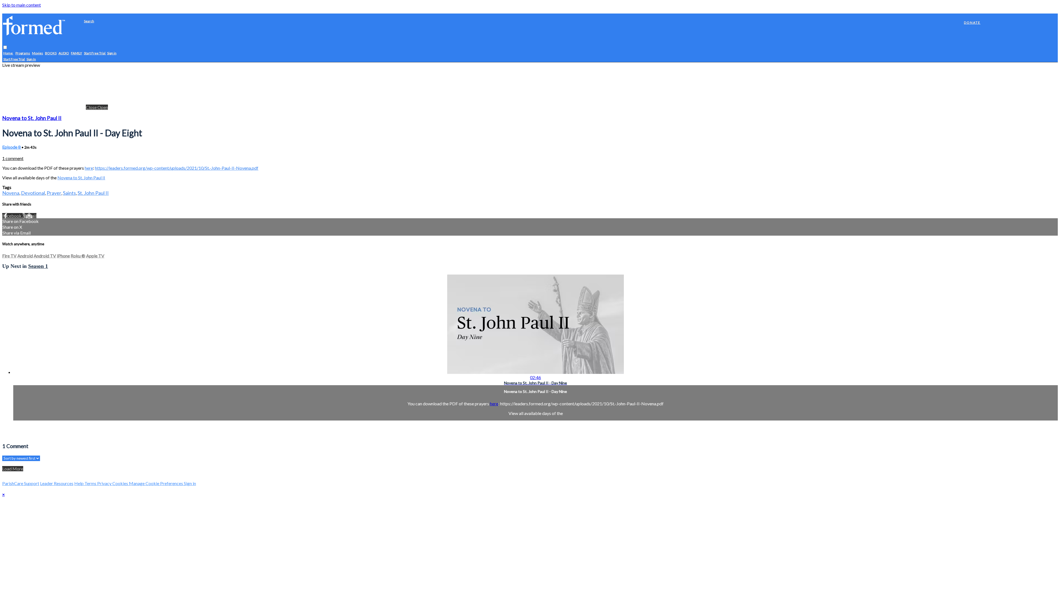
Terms (90, 483)
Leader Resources (56, 483)
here (89, 168)
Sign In (31, 59)
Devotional (33, 193)
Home (8, 53)
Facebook (12, 215)
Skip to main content (21, 4)
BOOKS (51, 53)
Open (102, 107)
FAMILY (76, 53)
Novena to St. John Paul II (32, 118)
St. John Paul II (93, 193)
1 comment (12, 158)
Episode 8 (12, 147)
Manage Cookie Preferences (156, 483)
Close (91, 107)
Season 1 (38, 266)
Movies (37, 53)
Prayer (54, 193)
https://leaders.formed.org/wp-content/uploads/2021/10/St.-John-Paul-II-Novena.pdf (176, 168)
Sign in (111, 53)
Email (31, 215)
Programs (22, 53)
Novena (10, 193)
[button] (5, 47)
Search (89, 21)
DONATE (972, 22)
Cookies (120, 483)
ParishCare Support (20, 483)
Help (79, 483)
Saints (69, 193)
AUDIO (64, 53)
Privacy (104, 483)
